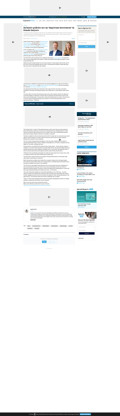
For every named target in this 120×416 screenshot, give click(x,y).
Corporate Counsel (50, 20)
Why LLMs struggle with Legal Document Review (84, 180)
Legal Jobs (85, 20)
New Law (70, 20)
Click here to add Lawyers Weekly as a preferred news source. (37, 185)
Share (74, 38)
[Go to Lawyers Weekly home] (29, 21)
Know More (33, 219)
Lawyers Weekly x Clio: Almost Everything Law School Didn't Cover (86, 173)
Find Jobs (87, 233)
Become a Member (92, 16)
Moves (43, 20)
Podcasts (75, 20)
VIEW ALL (71, 103)
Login (84, 16)
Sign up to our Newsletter (62, 16)
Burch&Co (37, 228)
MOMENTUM (32, 16)
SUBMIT (86, 46)
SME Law (61, 20)
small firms (30, 228)
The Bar (56, 20)
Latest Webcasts (83, 153)
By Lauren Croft (34, 38)
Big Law (65, 20)
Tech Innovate (80, 167)
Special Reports (93, 20)
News (40, 20)
